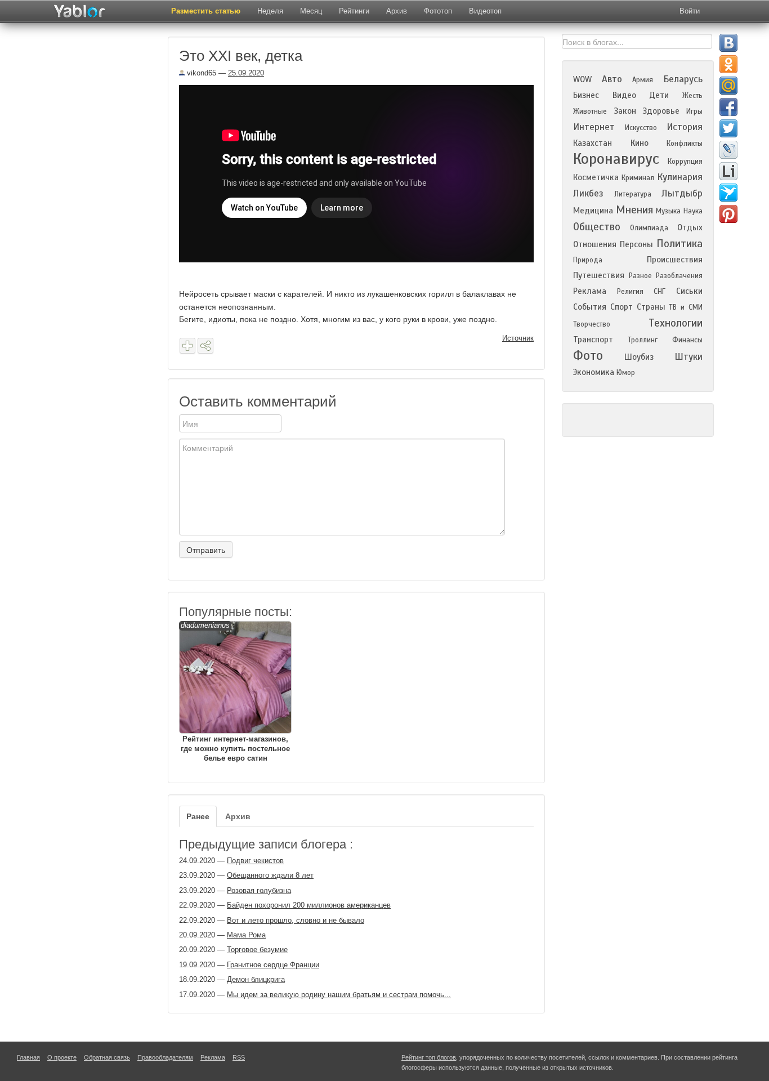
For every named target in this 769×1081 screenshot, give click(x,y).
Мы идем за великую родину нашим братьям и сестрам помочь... (339, 994)
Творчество (591, 324)
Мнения (634, 209)
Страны (651, 307)
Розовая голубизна (259, 890)
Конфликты (685, 143)
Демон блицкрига (256, 979)
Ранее (197, 816)
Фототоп (438, 11)
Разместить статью (205, 11)
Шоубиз (639, 357)
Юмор (625, 372)
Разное (640, 275)
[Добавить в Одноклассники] (728, 64)
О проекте (62, 1057)
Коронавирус (616, 158)
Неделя (270, 11)
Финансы (687, 340)
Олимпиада (649, 228)
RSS (239, 1057)
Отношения (594, 244)
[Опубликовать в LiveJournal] (728, 150)
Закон (625, 111)
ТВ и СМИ (686, 307)
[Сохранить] (187, 346)
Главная (28, 1057)
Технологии (676, 322)
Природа (587, 260)
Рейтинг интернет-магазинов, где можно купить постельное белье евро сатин (235, 691)
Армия (642, 79)
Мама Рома (246, 935)
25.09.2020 (246, 73)
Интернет (594, 127)
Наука (693, 211)
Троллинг (643, 340)
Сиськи (689, 291)
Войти (689, 11)
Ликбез (588, 193)
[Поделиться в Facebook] (728, 107)
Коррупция (685, 161)
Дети (659, 95)
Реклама (589, 291)
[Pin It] (728, 214)
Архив (396, 11)
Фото (588, 355)
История (685, 127)
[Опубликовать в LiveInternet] (728, 171)
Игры (694, 111)
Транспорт (593, 339)
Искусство (641, 127)
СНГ (659, 291)
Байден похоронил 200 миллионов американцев (309, 905)
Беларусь (683, 79)
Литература (632, 194)
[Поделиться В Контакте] (728, 43)
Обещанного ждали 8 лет (270, 875)
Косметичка (596, 177)
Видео (624, 95)
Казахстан (592, 143)
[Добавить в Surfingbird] (728, 193)
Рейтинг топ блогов (428, 1057)
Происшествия (675, 259)
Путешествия (598, 275)
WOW (582, 79)
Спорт (621, 307)
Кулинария (680, 177)
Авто (612, 79)
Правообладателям (165, 1057)
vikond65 (200, 73)
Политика (679, 243)
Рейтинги (354, 11)
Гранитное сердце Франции (273, 965)
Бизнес (586, 95)
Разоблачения (679, 275)
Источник (518, 338)
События (589, 307)
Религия (630, 291)
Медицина (593, 211)
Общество (596, 226)
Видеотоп (485, 11)
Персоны (636, 244)
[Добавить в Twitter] (728, 128)
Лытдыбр (682, 193)
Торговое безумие (257, 949)
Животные (590, 111)
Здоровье (660, 111)
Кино (640, 143)
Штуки (688, 357)
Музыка (668, 211)
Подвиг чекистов (255, 860)
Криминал (638, 177)
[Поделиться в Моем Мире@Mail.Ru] (728, 86)
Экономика (593, 372)
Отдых (690, 227)
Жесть (692, 95)
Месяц (311, 11)
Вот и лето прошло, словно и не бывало (295, 920)
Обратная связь (107, 1057)
